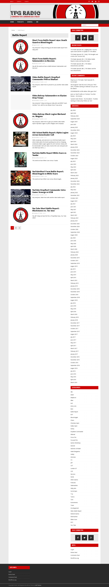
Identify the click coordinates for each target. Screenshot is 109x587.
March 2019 (74, 280)
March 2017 (74, 348)
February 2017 (75, 351)
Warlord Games (75, 514)
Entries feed (74, 552)
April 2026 (73, 113)
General (30, 22)
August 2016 (74, 368)
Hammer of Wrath (76, 448)
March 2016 (74, 382)
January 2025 (74, 127)
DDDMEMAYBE (75, 91)
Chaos (72, 420)
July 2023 (73, 161)
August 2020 (74, 235)
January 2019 (74, 286)
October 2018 (74, 294)
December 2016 (75, 357)
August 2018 (74, 300)
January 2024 (74, 147)
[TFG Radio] (54, 11)
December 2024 (75, 130)
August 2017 (74, 334)
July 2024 (73, 136)
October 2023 (74, 155)
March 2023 (74, 172)
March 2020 (74, 249)
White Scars (74, 519)
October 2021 (74, 198)
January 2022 (74, 192)
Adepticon (73, 397)
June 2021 (73, 206)
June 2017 (73, 340)
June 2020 (73, 240)
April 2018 (73, 311)
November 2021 (75, 195)
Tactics (73, 497)
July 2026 (73, 110)
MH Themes (38, 585)
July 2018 (73, 303)
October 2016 (74, 362)
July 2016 (73, 371)
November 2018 (75, 291)
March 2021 (74, 215)
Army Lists (73, 406)
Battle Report (74, 412)
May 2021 (73, 209)
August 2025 (74, 121)
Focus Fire (73, 437)
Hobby (72, 454)
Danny (72, 429)
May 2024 (73, 138)
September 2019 (75, 263)
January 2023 (74, 178)
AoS (72, 403)
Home (12, 22)
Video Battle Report (76, 511)
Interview (73, 457)
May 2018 (73, 309)
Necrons (73, 474)
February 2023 (75, 175)
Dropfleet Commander (77, 431)
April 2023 (73, 170)
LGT (72, 465)
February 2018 (75, 317)
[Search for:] (89, 25)
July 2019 (73, 269)
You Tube (73, 525)
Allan (72, 400)
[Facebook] (89, 1)
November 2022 (75, 184)
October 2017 (74, 328)
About (11, 1)
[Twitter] (92, 1)
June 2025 (73, 124)
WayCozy (73, 80)
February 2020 (75, 252)
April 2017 (73, 345)
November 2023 (75, 153)
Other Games (74, 480)
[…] (44, 147)
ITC (71, 460)
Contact (19, 1)
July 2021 (73, 204)
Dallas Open (74, 426)
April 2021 (73, 212)
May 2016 (73, 377)
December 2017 (75, 323)
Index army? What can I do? (84, 101)
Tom (72, 499)
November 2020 (75, 226)
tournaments (74, 502)
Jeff (71, 463)
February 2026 (75, 116)
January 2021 (74, 221)
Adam (72, 395)
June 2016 (73, 374)
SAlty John (73, 488)
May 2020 (73, 243)
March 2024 (74, 144)
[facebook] (78, 37)
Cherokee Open (75, 423)
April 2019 (73, 277)
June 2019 (73, 272)
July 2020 (73, 238)
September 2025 (75, 119)
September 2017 (75, 331)
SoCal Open (74, 491)
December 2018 (75, 289)
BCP (72, 414)
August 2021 (74, 201)
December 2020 (75, 223)
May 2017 (73, 343)
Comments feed (75, 555)
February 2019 (75, 283)
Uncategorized (75, 508)
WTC (72, 522)
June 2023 (73, 164)
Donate (27, 1)
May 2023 (73, 167)
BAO (72, 409)
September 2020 (75, 232)
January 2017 (74, 354)
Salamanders (74, 485)
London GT (74, 468)
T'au (72, 494)
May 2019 (73, 275)
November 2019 (75, 258)
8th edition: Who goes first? (88, 91)
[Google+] (99, 1)
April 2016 (73, 379)
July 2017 (73, 337)
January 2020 (74, 255)
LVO (72, 471)
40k (37, 22)
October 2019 (74, 260)
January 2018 (74, 320)
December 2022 (75, 181)
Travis (72, 505)
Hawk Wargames (75, 451)
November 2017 (75, 326)
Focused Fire (74, 440)
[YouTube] (95, 1)
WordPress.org (75, 558)
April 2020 (73, 246)
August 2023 (74, 158)
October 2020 (74, 229)
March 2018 (74, 314)
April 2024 (73, 141)
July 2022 (73, 187)
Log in (72, 549)
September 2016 (75, 365)
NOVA (72, 477)
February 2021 (75, 218)
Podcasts (20, 22)
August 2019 (74, 266)
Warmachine (74, 516)
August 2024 (74, 133)
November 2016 (75, 360)
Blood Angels (74, 417)
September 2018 (75, 297)
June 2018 (73, 306)
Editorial (73, 434)
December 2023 (75, 150)
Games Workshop (75, 443)
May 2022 (73, 189)
